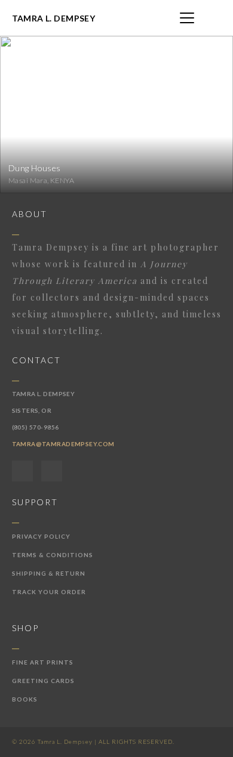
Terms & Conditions (52, 554)
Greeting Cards (43, 680)
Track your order (49, 591)
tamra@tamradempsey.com (63, 443)
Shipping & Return (48, 573)
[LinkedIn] (22, 471)
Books (25, 699)
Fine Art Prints (42, 662)
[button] (187, 18)
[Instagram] (51, 471)
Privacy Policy (41, 536)
